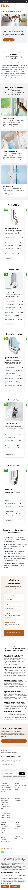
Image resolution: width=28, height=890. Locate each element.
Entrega (16, 789)
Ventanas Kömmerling (6, 796)
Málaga (3, 833)
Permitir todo (15, 886)
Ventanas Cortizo (5, 794)
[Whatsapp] (5, 848)
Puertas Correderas (5, 813)
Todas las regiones (5, 841)
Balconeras (3, 809)
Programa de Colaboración (18, 835)
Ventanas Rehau (5, 798)
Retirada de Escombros (20, 794)
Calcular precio (9, 40)
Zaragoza (3, 839)
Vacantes (17, 830)
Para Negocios (18, 800)
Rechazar (5, 886)
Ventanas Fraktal (6, 750)
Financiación (18, 798)
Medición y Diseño (19, 787)
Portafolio (17, 828)
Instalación (17, 791)
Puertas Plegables (5, 815)
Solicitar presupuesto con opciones (14, 633)
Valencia (3, 837)
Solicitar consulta (14, 741)
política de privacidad (21, 776)
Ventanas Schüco (5, 802)
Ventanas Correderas (6, 789)
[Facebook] (11, 848)
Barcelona (3, 828)
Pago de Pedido (18, 796)
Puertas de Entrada (5, 806)
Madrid (3, 830)
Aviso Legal (17, 826)
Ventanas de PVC (5, 785)
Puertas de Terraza (5, 811)
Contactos (17, 833)
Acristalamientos (5, 791)
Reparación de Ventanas (20, 785)
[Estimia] (2, 848)
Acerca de (17, 824)
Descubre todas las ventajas (6, 764)
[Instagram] (8, 848)
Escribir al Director (19, 838)
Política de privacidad (11, 752)
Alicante (3, 824)
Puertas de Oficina (5, 817)
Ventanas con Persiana (6, 787)
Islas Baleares (4, 826)
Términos (3, 752)
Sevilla (2, 835)
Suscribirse (22, 773)
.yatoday (11, 852)
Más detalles (8, 258)
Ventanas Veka (4, 800)
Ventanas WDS (4, 804)
